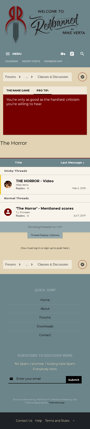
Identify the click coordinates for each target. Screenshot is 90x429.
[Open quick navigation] (82, 77)
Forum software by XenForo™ (31, 399)
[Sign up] (73, 54)
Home (45, 300)
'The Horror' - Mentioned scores (44, 208)
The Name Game (18, 90)
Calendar (11, 61)
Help (38, 421)
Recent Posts (31, 61)
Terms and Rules (57, 421)
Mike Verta (22, 184)
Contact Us (24, 421)
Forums (45, 317)
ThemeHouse (56, 402)
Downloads (45, 326)
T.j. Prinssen (23, 212)
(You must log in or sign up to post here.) (45, 248)
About (45, 309)
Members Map (53, 61)
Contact (45, 335)
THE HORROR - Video (35, 181)
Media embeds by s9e (64, 399)
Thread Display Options (45, 235)
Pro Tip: (43, 90)
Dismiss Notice (84, 98)
